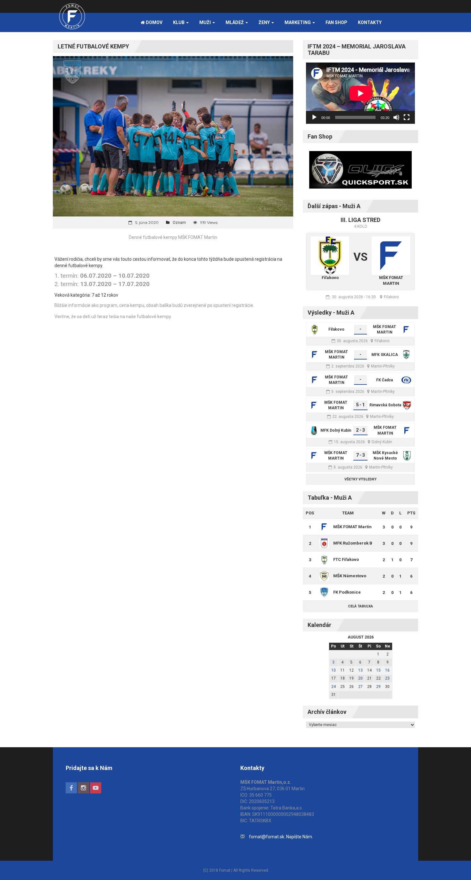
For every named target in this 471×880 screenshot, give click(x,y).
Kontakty (370, 22)
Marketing (298, 22)
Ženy (265, 22)
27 (360, 686)
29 (378, 686)
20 (360, 678)
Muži (205, 22)
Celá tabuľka (360, 606)
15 (378, 670)
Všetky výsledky (360, 479)
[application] (360, 93)
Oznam (179, 222)
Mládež (235, 22)
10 (333, 670)
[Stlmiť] (396, 117)
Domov (153, 22)
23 (387, 678)
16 (387, 670)
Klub (179, 22)
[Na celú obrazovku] (406, 117)
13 (360, 670)
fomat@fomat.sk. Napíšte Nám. (281, 836)
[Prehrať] (314, 117)
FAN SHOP (336, 22)
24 (333, 686)
